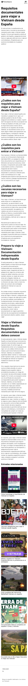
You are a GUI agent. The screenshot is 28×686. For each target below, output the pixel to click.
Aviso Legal (6, 668)
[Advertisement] (14, 61)
